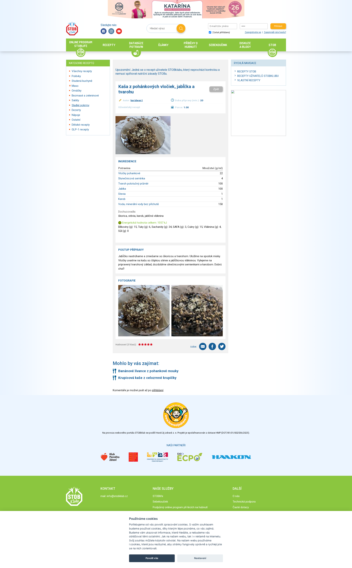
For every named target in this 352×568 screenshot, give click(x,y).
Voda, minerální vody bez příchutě (138, 204)
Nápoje (76, 115)
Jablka (122, 188)
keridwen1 (137, 100)
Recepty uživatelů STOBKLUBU (258, 76)
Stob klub (72, 28)
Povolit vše (152, 558)
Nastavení (200, 558)
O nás (236, 496)
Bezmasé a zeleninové (85, 95)
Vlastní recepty (248, 80)
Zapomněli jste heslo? (275, 32)
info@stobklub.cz (117, 496)
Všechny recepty (82, 71)
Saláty (75, 100)
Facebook (104, 31)
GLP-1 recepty (80, 129)
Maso (75, 85)
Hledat (181, 28)
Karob (121, 199)
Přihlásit (278, 26)
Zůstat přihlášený (221, 32)
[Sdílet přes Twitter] (221, 346)
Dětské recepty (81, 124)
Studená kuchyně (82, 81)
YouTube (119, 31)
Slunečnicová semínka (131, 178)
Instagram (111, 31)
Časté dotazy (241, 507)
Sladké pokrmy (80, 105)
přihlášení (157, 390)
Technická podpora (244, 501)
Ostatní (76, 119)
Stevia (122, 194)
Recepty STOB (246, 71)
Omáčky (76, 90)
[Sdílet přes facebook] (212, 346)
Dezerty (76, 110)
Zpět (216, 89)
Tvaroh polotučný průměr (133, 183)
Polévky (76, 76)
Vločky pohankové (129, 173)
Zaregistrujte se (253, 32)
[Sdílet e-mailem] (202, 346)
